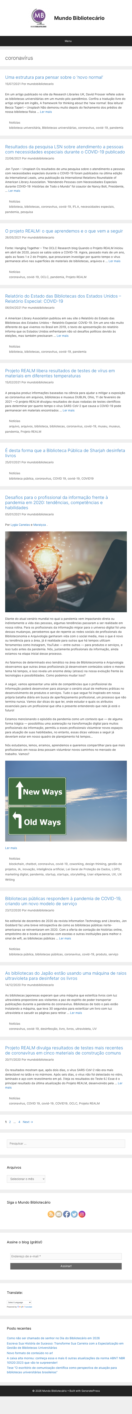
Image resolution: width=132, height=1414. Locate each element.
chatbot (31, 864)
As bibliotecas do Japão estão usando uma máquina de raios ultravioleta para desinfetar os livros (65, 976)
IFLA (76, 206)
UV (94, 1028)
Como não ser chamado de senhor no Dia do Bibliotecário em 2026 (53, 1338)
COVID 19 (59, 478)
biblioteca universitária (24, 127)
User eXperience (98, 874)
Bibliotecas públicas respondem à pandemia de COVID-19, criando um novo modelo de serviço (63, 901)
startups (63, 874)
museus (114, 426)
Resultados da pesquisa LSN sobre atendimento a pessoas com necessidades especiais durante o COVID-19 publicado (65, 149)
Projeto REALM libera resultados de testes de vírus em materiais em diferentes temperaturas (60, 373)
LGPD (116, 869)
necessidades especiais (97, 206)
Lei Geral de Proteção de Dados (88, 869)
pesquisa (27, 212)
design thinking (95, 864)
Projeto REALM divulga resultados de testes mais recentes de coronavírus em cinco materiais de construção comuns (64, 1050)
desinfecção (49, 1028)
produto (101, 954)
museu (102, 426)
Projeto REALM (76, 277)
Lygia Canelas (20, 524)
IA (19, 869)
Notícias (14, 122)
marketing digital (16, 874)
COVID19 (87, 478)
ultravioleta (83, 1028)
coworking (76, 864)
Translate (28, 1307)
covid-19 (102, 127)
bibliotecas (32, 206)
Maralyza (39, 524)
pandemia (116, 127)
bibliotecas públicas (49, 954)
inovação (29, 869)
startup (50, 874)
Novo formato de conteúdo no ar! (30, 1353)
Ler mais (46, 112)
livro (62, 1028)
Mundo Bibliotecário (79, 18)
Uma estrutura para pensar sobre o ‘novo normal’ (54, 77)
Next (28, 1122)
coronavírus (86, 127)
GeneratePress (90, 1390)
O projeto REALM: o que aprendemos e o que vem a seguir (64, 231)
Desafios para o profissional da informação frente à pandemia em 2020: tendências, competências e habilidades (56, 502)
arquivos (27, 426)
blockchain (16, 864)
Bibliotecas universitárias (59, 127)
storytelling (77, 874)
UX (114, 874)
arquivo (14, 426)
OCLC (45, 277)
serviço (113, 954)
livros (70, 1028)
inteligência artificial (50, 869)
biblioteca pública (21, 478)
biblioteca (16, 206)
